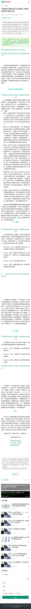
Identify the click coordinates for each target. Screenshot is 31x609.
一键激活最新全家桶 (6, 17)
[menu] (28, 2)
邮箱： (5, 586)
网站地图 (18, 606)
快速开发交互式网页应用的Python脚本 (19, 546)
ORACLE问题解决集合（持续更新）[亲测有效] (20, 521)
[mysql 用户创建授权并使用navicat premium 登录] (6, 556)
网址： (4, 590)
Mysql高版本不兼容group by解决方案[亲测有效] (20, 538)
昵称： (5, 583)
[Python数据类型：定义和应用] (6, 564)
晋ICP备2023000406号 (24, 605)
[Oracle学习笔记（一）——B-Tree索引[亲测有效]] (6, 515)
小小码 (2, 14)
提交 (15, 597)
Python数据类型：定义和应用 (19, 562)
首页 (2, 5)
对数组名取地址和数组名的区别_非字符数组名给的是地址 (20, 505)
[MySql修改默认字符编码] (6, 531)
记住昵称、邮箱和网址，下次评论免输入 (12, 593)
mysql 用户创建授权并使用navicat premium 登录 (19, 554)
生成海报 (5, 479)
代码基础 (16, 14)
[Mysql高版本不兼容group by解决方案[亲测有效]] (6, 539)
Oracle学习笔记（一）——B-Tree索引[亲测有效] (19, 513)
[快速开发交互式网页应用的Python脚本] (6, 548)
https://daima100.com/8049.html (18, 468)
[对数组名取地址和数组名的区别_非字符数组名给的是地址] (6, 506)
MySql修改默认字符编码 (18, 529)
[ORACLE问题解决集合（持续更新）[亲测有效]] (6, 523)
